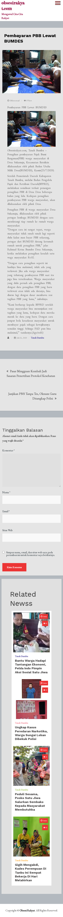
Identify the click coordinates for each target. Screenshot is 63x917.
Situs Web (7, 530)
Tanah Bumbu (37, 337)
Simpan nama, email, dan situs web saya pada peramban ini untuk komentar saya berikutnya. (30, 553)
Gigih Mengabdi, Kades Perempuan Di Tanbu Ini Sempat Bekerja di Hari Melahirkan (30, 872)
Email (6, 511)
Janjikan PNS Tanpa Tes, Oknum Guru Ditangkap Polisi (32, 396)
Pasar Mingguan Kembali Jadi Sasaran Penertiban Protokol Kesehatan (31, 373)
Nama (6, 492)
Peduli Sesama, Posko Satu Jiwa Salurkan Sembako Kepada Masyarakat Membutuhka (30, 801)
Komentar (8, 450)
